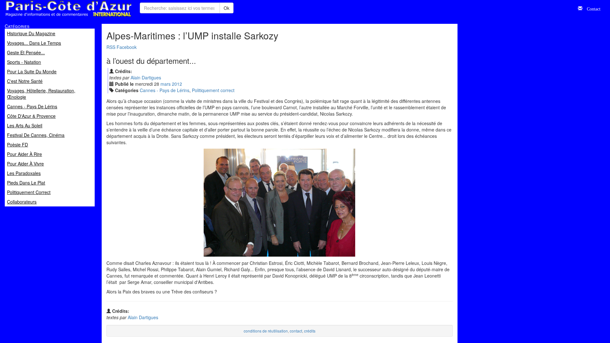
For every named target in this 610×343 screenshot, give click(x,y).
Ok (226, 8)
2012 (177, 84)
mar (165, 84)
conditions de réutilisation (266, 330)
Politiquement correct (213, 90)
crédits (309, 330)
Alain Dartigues (146, 77)
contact (296, 330)
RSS (110, 47)
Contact (591, 8)
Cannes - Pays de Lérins (164, 90)
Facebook (127, 47)
